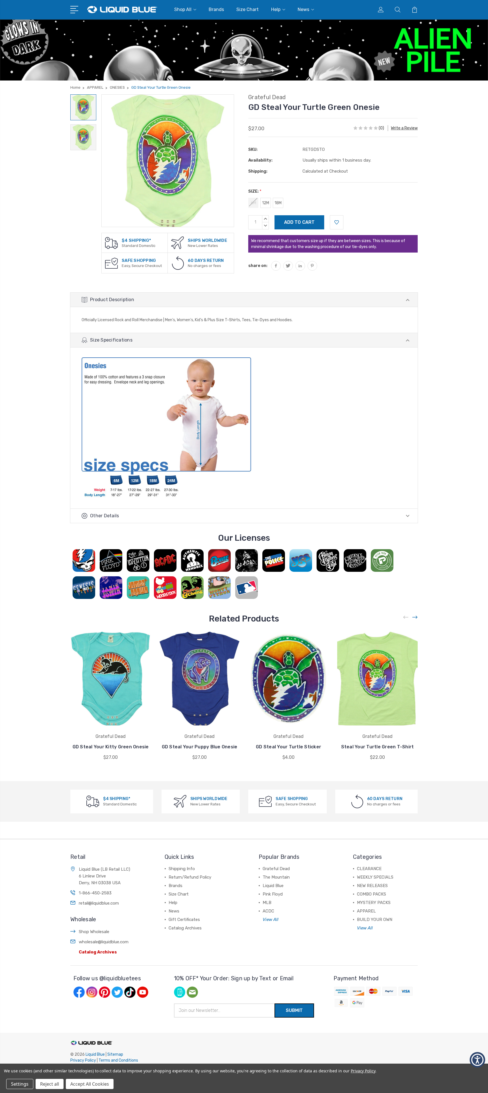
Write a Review (404, 128)
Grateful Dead (276, 868)
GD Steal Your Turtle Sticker (288, 746)
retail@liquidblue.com (99, 903)
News (303, 9)
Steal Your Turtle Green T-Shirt (377, 746)
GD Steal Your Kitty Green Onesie (111, 746)
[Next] (415, 617)
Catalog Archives (98, 952)
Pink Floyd (273, 894)
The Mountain (276, 877)
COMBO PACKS (371, 894)
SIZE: (255, 191)
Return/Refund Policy (190, 877)
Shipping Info (182, 868)
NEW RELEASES (372, 885)
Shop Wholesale (94, 931)
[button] (477, 1060)
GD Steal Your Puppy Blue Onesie (200, 746)
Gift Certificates (184, 919)
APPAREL (366, 911)
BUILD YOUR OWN (374, 919)
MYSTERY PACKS (374, 902)
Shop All (182, 9)
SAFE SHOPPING (139, 260)
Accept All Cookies (89, 1084)
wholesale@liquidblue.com (103, 941)
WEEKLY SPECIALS (375, 877)
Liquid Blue (273, 885)
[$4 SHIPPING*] (111, 242)
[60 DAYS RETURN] (178, 262)
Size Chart (247, 9)
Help (275, 9)
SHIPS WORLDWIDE (207, 240)
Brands (216, 9)
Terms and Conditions (118, 1060)
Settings (20, 1084)
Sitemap (115, 1054)
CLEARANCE (369, 868)
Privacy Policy (83, 1060)
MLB (267, 902)
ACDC (268, 911)
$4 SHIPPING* (136, 240)
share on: (257, 265)
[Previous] (406, 617)
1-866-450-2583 (95, 893)
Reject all (49, 1084)
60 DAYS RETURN (206, 260)
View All (270, 919)
